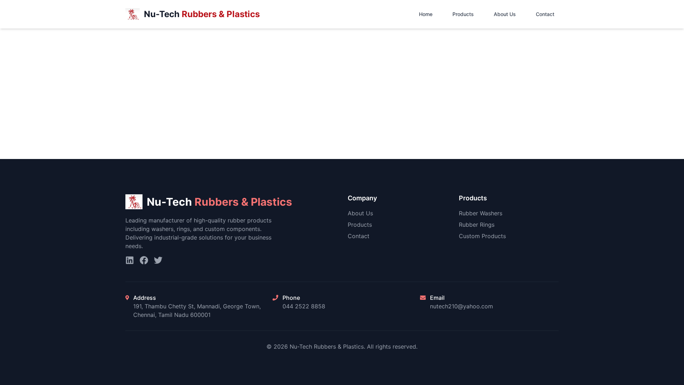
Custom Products (482, 236)
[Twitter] (158, 260)
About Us (505, 14)
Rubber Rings (476, 224)
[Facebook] (144, 260)
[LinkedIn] (129, 260)
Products (463, 14)
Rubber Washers (480, 213)
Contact (545, 14)
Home (425, 14)
